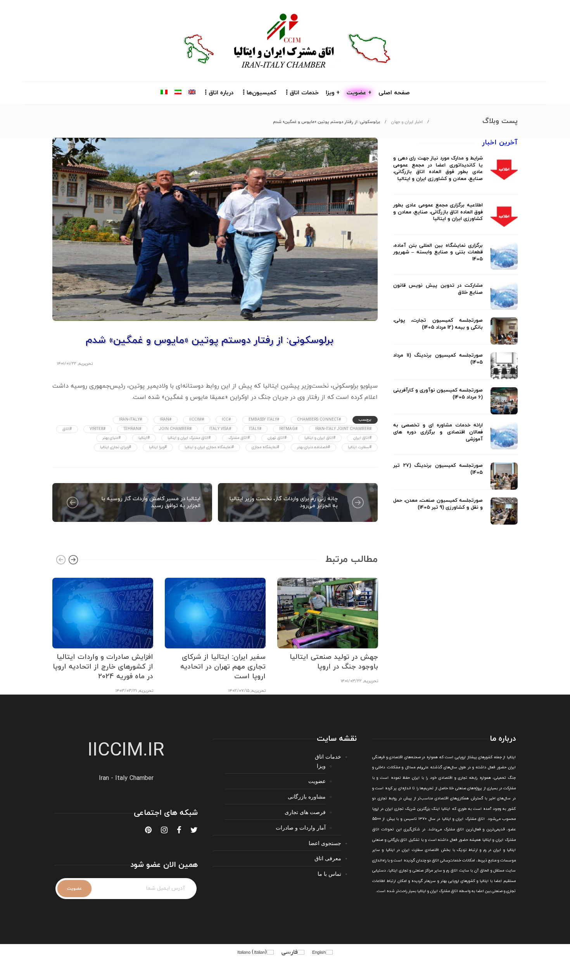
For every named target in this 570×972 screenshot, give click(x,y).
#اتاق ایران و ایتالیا (319, 438)
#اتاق (67, 429)
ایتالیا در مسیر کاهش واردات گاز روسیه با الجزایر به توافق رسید (151, 502)
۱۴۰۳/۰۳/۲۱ (126, 691)
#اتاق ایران (362, 438)
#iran (165, 420)
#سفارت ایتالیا (359, 447)
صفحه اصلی (394, 93)
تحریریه (86, 363)
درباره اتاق (221, 93)
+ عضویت (359, 93)
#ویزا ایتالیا (158, 447)
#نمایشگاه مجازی (265, 447)
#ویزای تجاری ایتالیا (115, 447)
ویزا (321, 765)
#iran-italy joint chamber (343, 429)
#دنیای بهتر (111, 438)
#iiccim (196, 420)
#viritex (97, 429)
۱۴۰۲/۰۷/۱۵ (238, 691)
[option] (103, 635)
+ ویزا (333, 93)
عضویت (317, 781)
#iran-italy (130, 420)
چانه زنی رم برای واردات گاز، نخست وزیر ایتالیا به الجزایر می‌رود (284, 502)
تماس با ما (329, 873)
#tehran (132, 429)
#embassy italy (264, 420)
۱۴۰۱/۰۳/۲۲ (351, 681)
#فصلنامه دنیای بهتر (313, 447)
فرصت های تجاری (305, 812)
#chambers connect (319, 420)
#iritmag (288, 429)
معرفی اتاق (327, 858)
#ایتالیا (144, 438)
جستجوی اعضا (325, 843)
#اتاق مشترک (239, 438)
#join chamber (175, 429)
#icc (226, 420)
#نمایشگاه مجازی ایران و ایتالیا (209, 447)
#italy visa (220, 429)
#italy (255, 429)
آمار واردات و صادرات (301, 827)
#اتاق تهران (277, 438)
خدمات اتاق (304, 93)
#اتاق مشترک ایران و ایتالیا (189, 438)
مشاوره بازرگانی (307, 796)
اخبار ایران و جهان (407, 122)
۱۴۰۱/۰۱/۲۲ (66, 363)
